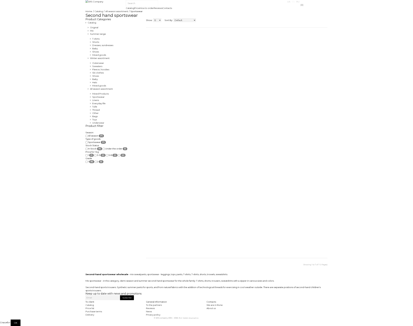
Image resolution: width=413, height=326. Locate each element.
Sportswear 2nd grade (209, 173)
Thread (96, 110)
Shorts (95, 42)
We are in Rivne (214, 305)
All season (95, 135)
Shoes (95, 51)
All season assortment (116, 11)
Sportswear (98, 97)
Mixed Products (100, 93)
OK (15, 322)
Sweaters (97, 66)
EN (293, 1)
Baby (95, 48)
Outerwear (98, 63)
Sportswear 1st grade (312, 171)
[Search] (155, 3)
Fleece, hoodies (100, 69)
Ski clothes (98, 72)
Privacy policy (153, 314)
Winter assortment (100, 58)
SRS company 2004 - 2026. (167, 318)
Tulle (94, 106)
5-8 (112, 155)
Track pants (152, 173)
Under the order (115, 148)
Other (95, 113)
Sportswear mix (258, 207)
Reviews (150, 308)
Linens (95, 100)
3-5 (100, 155)
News (149, 311)
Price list (90, 308)
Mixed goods (99, 55)
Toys (94, 119)
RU (297, 1)
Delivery (90, 314)
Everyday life (99, 103)
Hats (94, 82)
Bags (95, 116)
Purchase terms (94, 311)
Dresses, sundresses (102, 45)
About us (211, 308)
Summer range (98, 34)
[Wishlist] (147, 210)
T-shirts (96, 38)
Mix (92, 30)
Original (94, 27)
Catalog (99, 11)
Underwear (98, 122)
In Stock (94, 148)
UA (288, 1)
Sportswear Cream (286, 156)
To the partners (154, 305)
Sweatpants (178, 158)
